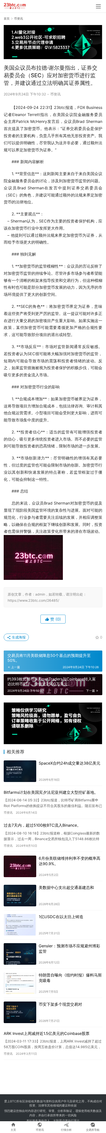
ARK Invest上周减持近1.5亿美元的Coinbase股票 (46, 1033)
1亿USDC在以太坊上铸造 (61, 916)
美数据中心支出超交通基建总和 (66, 887)
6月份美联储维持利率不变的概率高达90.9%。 (69, 861)
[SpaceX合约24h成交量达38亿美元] (20, 771)
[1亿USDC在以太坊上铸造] (20, 925)
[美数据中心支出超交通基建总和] (20, 895)
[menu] (98, 6)
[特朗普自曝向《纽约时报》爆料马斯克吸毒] (20, 983)
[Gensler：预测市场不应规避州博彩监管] (20, 954)
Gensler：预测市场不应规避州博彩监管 (69, 948)
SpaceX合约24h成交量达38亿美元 (69, 763)
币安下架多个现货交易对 (60, 1004)
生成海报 (18, 637)
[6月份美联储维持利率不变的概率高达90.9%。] (20, 866)
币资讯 (55, 94)
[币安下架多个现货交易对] (20, 1012)
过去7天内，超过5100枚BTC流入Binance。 (42, 825)
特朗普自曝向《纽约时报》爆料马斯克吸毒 (70, 978)
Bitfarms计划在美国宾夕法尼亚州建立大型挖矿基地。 (51, 792)
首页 (7, 18)
